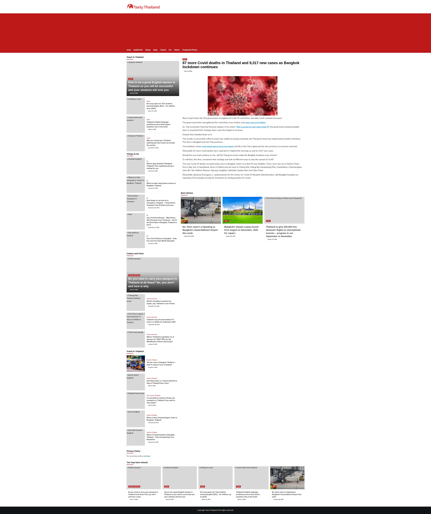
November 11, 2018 (153, 227)
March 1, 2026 (152, 129)
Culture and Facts (134, 275)
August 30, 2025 (230, 236)
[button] (303, 50)
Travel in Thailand (152, 360)
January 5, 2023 (152, 344)
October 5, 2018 (152, 243)
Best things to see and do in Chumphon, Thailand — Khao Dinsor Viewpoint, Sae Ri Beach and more (161, 202)
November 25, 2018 (153, 207)
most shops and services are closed (217, 147)
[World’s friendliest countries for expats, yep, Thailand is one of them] (136, 302)
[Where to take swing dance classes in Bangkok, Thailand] (136, 184)
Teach (163, 50)
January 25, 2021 (153, 171)
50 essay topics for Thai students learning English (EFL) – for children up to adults (161, 106)
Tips (148, 395)
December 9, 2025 (153, 147)
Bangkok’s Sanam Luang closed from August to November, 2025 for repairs (241, 230)
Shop (147, 50)
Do (170, 50)
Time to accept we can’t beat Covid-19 (252, 127)
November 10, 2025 (153, 306)
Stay (155, 50)
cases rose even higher (255, 123)
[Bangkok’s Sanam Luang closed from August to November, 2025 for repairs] (243, 210)
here (148, 456)
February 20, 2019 (153, 422)
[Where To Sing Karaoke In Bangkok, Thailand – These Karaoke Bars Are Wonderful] (136, 437)
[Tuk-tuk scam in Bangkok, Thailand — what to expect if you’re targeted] (136, 363)
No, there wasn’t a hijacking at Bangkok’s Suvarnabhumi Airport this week (200, 230)
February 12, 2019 (153, 442)
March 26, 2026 (152, 111)
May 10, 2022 (152, 385)
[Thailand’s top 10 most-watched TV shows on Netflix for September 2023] (136, 321)
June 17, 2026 (134, 289)
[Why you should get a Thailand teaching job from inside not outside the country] (136, 143)
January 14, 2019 (153, 188)
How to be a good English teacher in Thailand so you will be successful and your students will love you (151, 86)
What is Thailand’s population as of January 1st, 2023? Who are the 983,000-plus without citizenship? (160, 339)
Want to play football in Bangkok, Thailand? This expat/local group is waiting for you (160, 166)
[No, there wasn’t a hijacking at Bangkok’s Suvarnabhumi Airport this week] (201, 210)
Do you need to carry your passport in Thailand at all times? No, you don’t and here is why (152, 282)
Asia (129, 50)
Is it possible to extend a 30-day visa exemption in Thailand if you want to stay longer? (161, 400)
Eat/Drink (138, 50)
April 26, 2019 (152, 405)
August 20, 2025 (272, 239)
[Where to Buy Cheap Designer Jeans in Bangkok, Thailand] (136, 418)
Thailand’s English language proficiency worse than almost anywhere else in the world (158, 124)
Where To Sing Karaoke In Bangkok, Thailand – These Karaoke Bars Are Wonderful (161, 437)
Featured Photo (189, 50)
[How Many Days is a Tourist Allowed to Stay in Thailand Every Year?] (136, 382)
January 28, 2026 (189, 236)
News (177, 50)
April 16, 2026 (134, 93)
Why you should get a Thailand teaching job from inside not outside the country (161, 142)
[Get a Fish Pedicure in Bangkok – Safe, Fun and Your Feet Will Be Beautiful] (136, 239)
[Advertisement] (215, 30)
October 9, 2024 (152, 367)
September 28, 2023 (154, 324)
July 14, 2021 (188, 71)
